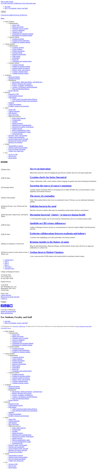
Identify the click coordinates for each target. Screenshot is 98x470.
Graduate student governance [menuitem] (21, 68)
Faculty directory (13, 400)
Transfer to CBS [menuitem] (17, 32)
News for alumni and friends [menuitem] (17, 149)
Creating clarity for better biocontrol (48, 177)
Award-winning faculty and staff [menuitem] (18, 139)
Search (3, 11)
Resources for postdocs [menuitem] (15, 142)
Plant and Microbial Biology (20, 398)
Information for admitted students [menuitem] (22, 35)
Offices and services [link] (14, 116)
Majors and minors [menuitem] (18, 27)
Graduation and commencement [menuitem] (21, 61)
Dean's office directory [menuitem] (19, 118)
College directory (6, 295)
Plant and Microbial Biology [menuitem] (20, 89)
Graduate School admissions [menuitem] (20, 40)
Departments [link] (12, 80)
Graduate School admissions (20, 350)
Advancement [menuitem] (16, 120)
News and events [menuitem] (13, 115)
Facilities (15, 431)
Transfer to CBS (17, 341)
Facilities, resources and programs (18, 416)
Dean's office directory (19, 428)
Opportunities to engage (15, 455)
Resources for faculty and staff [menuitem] (17, 140)
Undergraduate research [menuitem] (15, 96)
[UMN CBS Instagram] (8, 306)
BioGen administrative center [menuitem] (21, 130)
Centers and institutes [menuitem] (14, 104)
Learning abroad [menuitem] (17, 52)
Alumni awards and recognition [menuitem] (17, 147)
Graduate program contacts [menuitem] (20, 73)
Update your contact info (15, 460)
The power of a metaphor (42, 196)
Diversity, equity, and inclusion (17, 445)
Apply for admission (18, 340)
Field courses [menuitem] (16, 56)
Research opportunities (19, 364)
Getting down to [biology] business (47, 252)
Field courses (16, 366)
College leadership (14, 421)
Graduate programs (18, 348)
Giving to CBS (13, 464)
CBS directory (12, 423)
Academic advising (18, 357)
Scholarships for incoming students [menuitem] (22, 34)
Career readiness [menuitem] (17, 49)
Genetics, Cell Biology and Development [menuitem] (24, 87)
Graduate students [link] (13, 37)
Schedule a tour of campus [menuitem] (20, 28)
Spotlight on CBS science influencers (48, 223)
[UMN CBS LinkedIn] (5, 306)
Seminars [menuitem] (11, 103)
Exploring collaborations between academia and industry (58, 233)
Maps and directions (7, 313)
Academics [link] (8, 75)
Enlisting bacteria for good (43, 206)
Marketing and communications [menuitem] (21, 125)
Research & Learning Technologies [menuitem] (23, 127)
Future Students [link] (9, 21)
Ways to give (12, 466)
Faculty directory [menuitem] (13, 90)
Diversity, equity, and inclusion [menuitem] (17, 135)
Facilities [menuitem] (15, 122)
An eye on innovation (40, 168)
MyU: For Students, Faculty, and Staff (16, 8)
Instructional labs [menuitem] (17, 134)
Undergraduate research (15, 405)
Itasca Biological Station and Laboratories (24, 410)
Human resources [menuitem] (17, 123)
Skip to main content (7, 1)
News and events (13, 424)
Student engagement (18, 360)
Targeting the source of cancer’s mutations (51, 185)
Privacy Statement (80, 326)
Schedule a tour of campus (20, 338)
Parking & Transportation (8, 311)
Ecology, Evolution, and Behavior (22, 395)
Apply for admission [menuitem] (18, 30)
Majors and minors (18, 336)
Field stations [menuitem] (12, 97)
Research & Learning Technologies (23, 436)
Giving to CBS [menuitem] (13, 154)
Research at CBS (13, 404)
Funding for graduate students (21, 352)
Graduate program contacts (20, 383)
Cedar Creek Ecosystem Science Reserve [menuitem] (24, 99)
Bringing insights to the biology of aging (49, 242)
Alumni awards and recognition (17, 457)
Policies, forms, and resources (21, 379)
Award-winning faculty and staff (18, 448)
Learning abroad (17, 362)
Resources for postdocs (15, 452)
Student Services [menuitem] (17, 128)
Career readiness (17, 359)
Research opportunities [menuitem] (19, 54)
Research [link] (7, 92)
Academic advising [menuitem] (18, 47)
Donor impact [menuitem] (12, 158)
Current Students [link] (10, 44)
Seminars (11, 412)
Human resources (17, 433)
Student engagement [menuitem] (18, 51)
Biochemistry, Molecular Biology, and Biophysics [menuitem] (27, 82)
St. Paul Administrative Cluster (21, 441)
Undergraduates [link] (13, 23)
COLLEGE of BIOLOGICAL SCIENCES (14, 15)
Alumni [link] (7, 144)
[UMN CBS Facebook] (2, 306)
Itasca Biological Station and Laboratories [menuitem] (24, 101)
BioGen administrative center (21, 440)
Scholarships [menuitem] (16, 58)
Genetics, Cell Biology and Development (24, 397)
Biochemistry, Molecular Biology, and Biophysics (27, 391)
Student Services (17, 438)
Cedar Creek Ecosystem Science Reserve (24, 409)
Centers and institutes (14, 414)
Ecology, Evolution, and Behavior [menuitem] (22, 85)
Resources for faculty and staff (10, 297)
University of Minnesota (19, 326)
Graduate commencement (20, 381)
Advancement (16, 429)
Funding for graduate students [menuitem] (21, 42)
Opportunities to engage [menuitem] (15, 146)
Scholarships (16, 367)
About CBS (15, 335)
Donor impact (12, 467)
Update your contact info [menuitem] (15, 151)
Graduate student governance (21, 378)
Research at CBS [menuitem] (13, 94)
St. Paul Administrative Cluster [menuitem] (21, 132)
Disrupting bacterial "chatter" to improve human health (57, 214)
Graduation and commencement (21, 371)
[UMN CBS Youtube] (11, 306)
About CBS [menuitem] (15, 25)
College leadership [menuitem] (14, 111)
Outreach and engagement (16, 447)
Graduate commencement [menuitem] (20, 71)
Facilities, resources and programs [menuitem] (18, 106)
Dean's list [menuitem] (15, 59)
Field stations (12, 407)
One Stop (7, 6)
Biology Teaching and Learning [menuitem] (21, 84)
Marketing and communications (21, 435)
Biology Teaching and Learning (21, 393)
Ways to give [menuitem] (12, 156)
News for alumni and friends (17, 459)
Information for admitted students (22, 345)
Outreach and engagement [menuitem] (16, 137)
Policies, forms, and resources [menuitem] (21, 70)
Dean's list (15, 369)
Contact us (4, 298)
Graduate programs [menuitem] (18, 39)
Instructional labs (17, 443)
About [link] (6, 108)
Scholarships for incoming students (22, 343)
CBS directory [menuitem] (12, 113)
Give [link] (6, 153)
